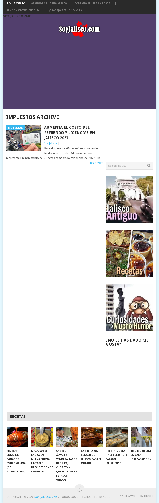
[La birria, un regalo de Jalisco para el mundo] (92, 437)
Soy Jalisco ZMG (17, 16)
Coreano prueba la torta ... (94, 3)
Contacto (127, 496)
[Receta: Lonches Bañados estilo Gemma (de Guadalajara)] (18, 437)
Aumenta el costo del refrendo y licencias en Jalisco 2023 (69, 132)
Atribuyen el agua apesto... (50, 3)
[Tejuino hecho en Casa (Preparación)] (142, 437)
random (146, 496)
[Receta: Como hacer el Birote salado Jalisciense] (117, 437)
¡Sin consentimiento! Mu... (24, 10)
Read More (96, 162)
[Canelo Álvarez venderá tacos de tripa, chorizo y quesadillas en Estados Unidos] (67, 437)
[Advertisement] (79, 72)
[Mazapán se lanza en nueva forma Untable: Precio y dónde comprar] (42, 437)
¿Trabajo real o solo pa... (66, 10)
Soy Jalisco (50, 143)
